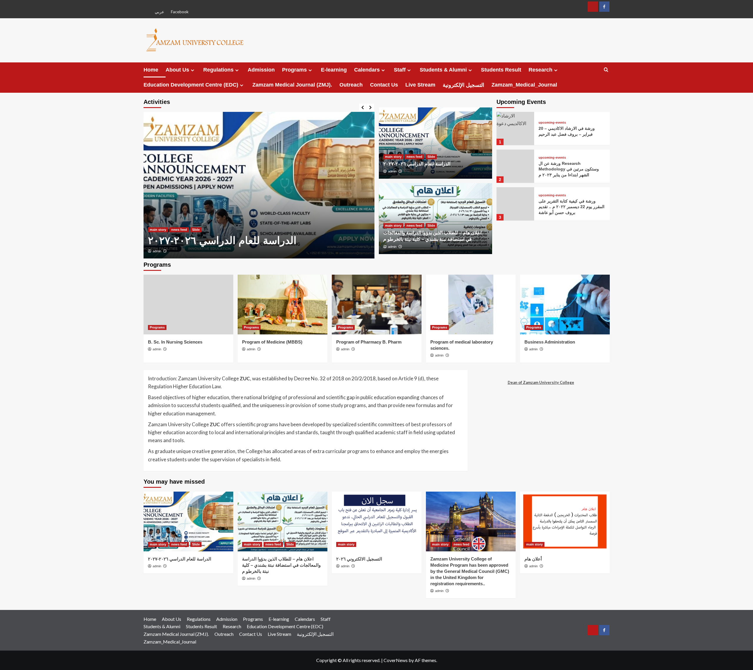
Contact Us (384, 85)
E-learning (334, 70)
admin (157, 251)
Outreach (351, 85)
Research (540, 70)
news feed (179, 229)
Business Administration (549, 341)
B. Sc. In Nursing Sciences (175, 341)
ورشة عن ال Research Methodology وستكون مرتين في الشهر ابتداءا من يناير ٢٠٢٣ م (569, 169)
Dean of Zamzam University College (541, 382)
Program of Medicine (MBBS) (272, 341)
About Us (177, 70)
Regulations (218, 70)
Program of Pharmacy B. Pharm (369, 341)
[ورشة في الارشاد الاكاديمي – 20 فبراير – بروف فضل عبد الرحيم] (515, 128)
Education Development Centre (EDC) (191, 85)
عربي (159, 11)
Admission (261, 70)
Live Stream (420, 85)
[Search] (606, 70)
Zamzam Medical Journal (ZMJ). (292, 85)
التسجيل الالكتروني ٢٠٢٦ (359, 558)
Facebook (180, 11)
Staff (400, 70)
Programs (294, 70)
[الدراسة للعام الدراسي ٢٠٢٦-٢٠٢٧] (259, 185)
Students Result (501, 70)
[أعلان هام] (565, 521)
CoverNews (396, 660)
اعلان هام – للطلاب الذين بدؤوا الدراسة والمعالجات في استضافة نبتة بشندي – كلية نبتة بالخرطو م (281, 565)
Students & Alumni (443, 70)
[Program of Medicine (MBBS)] (282, 304)
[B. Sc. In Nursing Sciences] (188, 304)
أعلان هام (533, 558)
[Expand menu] (192, 70)
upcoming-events (552, 122)
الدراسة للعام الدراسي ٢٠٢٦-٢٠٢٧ (222, 240)
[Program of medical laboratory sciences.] (471, 304)
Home (151, 70)
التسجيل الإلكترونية (463, 85)
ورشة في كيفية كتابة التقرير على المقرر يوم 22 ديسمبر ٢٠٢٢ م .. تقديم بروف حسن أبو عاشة (571, 207)
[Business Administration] (565, 304)
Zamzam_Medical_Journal (524, 85)
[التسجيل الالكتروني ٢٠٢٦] (377, 521)
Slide (196, 229)
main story (158, 229)
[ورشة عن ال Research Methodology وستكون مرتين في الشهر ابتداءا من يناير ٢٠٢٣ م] (515, 166)
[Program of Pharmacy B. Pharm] (377, 304)
